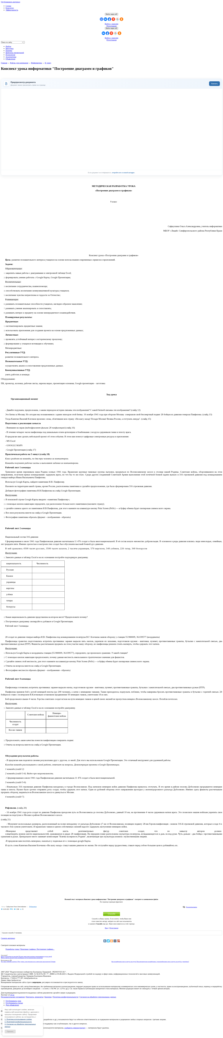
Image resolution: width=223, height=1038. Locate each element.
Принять (10, 1031)
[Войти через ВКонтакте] (105, 19)
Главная (4, 63)
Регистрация (111, 26)
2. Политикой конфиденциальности (18, 1022)
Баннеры (48, 997)
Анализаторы (11, 57)
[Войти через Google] (117, 19)
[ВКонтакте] (104, 941)
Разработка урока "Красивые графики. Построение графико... (30, 949)
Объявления (10, 59)
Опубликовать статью (14, 1003)
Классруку (10, 8)
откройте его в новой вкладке (123, 173)
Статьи (8, 6)
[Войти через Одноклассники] (121, 19)
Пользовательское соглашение (13, 997)
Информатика (36, 63)
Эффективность (12, 10)
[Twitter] (108, 941)
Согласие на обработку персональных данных (98, 997)
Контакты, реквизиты (34, 997)
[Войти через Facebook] (109, 19)
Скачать (214, 84)
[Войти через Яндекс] (113, 19)
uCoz (12, 995)
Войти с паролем (111, 24)
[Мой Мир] (115, 941)
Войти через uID (111, 14)
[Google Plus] (118, 941)
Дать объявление (12, 1005)
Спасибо (111, 914)
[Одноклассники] (111, 941)
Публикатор (33, 906)
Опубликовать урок (13, 1001)
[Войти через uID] (101, 19)
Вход (106, 928)
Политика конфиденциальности (65, 997)
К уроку (48, 63)
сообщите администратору (74, 1028)
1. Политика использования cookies (18, 1019)
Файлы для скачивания (19, 63)
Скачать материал (8, 938)
